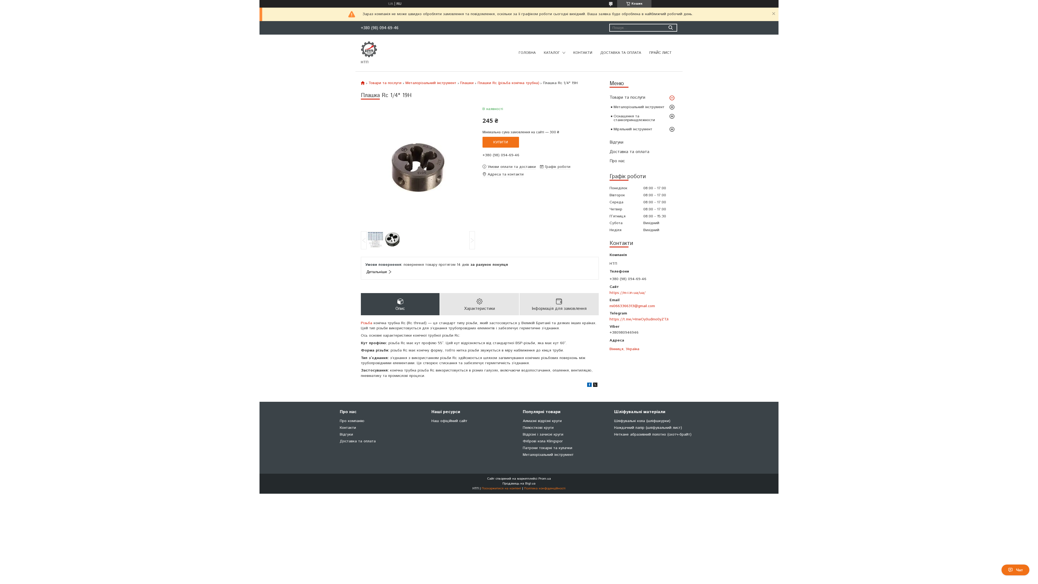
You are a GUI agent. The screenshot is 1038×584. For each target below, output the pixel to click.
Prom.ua (544, 478)
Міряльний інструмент (633, 129)
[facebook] (589, 386)
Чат (1019, 570)
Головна (527, 52)
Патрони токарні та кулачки (547, 448)
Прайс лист (660, 52)
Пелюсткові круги (538, 427)
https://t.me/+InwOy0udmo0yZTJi (639, 319)
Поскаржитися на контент (501, 488)
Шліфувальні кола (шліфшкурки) (642, 421)
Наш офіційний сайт (449, 421)
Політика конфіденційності (544, 488)
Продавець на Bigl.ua (519, 483)
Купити (500, 142)
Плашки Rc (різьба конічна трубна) (508, 83)
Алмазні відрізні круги (542, 421)
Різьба (366, 323)
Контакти (582, 52)
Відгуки (616, 142)
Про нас (617, 161)
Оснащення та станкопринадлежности (634, 118)
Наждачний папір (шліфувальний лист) (648, 427)
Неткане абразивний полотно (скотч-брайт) (652, 434)
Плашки (467, 83)
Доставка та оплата (620, 52)
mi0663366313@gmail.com (632, 305)
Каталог (552, 52)
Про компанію (352, 421)
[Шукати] (670, 27)
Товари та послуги (627, 97)
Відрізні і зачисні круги (543, 434)
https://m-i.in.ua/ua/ (628, 292)
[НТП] (369, 49)
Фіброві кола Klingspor (543, 441)
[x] (595, 386)
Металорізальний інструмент (639, 107)
